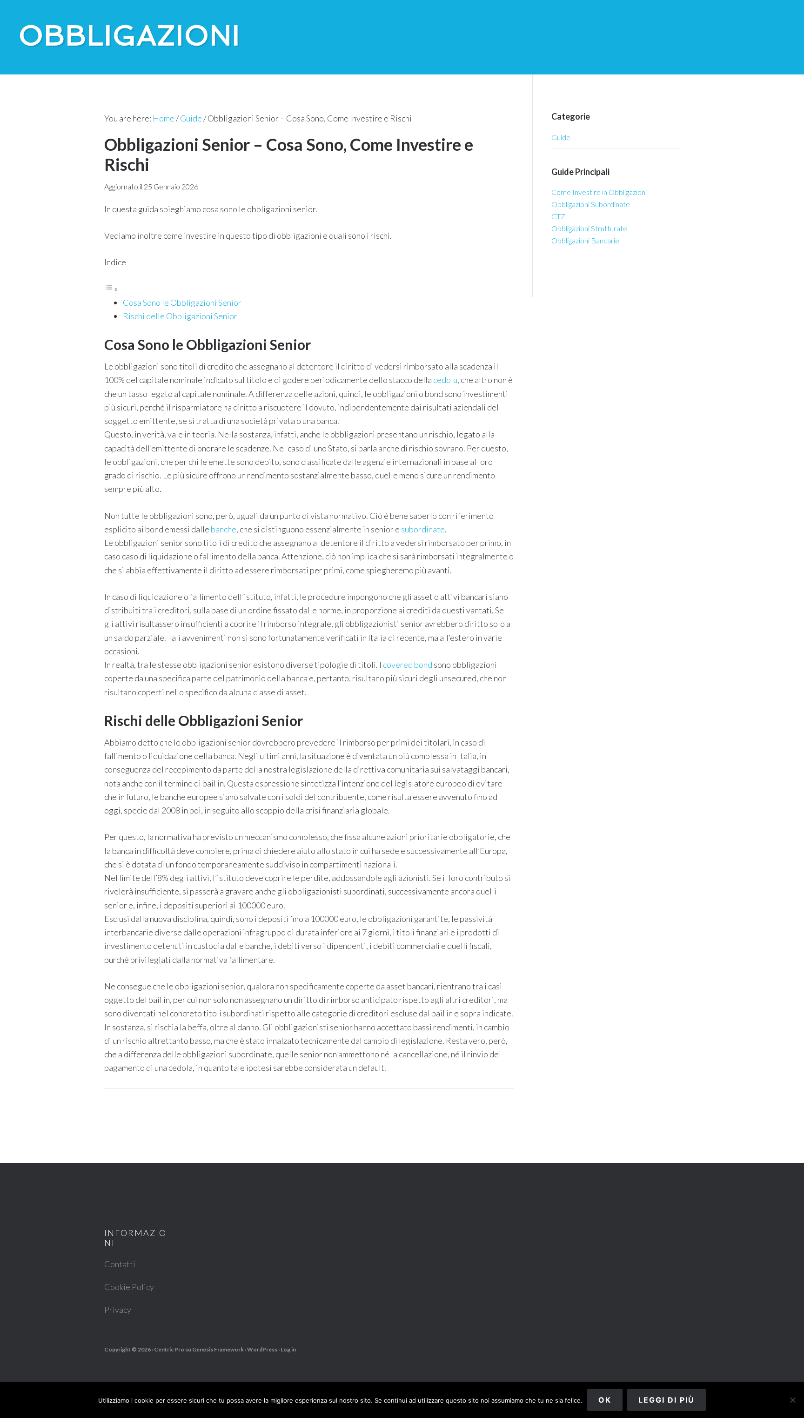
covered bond (407, 664)
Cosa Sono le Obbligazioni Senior (182, 302)
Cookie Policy (129, 1287)
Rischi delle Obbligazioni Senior (180, 316)
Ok (604, 1400)
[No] (792, 1400)
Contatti (119, 1264)
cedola (445, 380)
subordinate (423, 529)
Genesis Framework (218, 1349)
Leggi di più (666, 1400)
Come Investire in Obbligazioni (599, 192)
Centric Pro (169, 1349)
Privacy (117, 1309)
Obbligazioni (130, 35)
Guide (560, 137)
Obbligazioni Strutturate (589, 228)
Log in (288, 1349)
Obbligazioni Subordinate (590, 204)
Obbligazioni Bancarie (585, 240)
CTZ (558, 216)
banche (223, 529)
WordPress (262, 1349)
